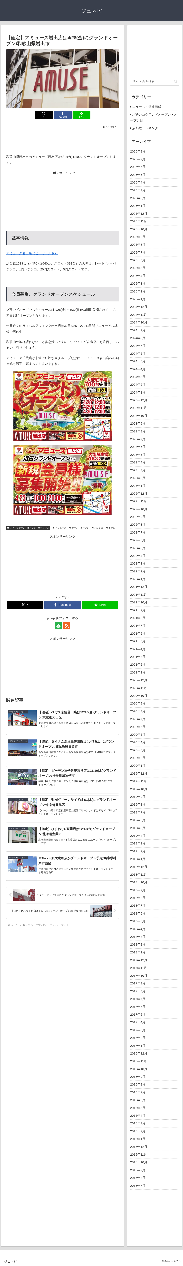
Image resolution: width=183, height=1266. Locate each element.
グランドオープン (80, 528)
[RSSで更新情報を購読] (66, 625)
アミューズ (60, 528)
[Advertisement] (62, 140)
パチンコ (99, 528)
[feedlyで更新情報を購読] (58, 625)
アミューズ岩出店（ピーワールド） (32, 253)
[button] (175, 81)
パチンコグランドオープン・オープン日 (29, 528)
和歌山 (112, 528)
